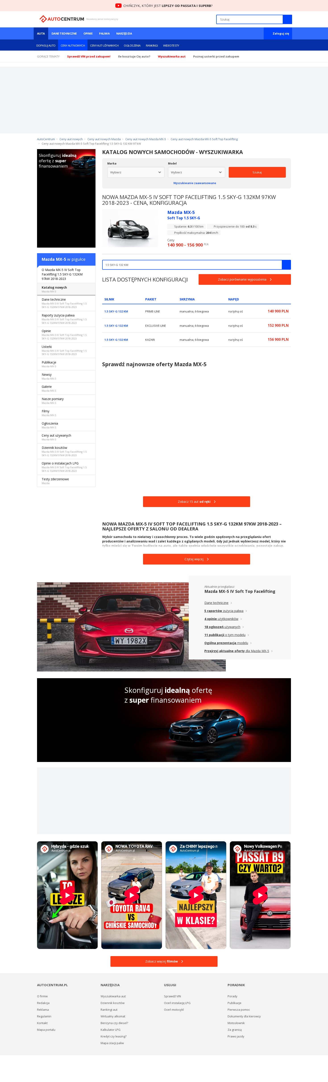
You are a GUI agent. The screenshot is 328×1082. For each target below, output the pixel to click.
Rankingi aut (109, 1010)
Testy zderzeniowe (55, 481)
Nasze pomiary (53, 400)
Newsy (49, 376)
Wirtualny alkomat (113, 1016)
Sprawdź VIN (172, 996)
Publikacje (49, 364)
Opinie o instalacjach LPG (64, 466)
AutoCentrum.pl (61, 19)
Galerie (49, 388)
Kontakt (42, 1023)
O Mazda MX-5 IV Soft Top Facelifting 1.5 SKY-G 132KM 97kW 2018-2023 (62, 274)
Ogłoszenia (132, 45)
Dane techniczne (64, 33)
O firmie (42, 996)
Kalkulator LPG (110, 1030)
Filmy (49, 413)
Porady (232, 996)
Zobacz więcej (161, 961)
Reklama (43, 1010)
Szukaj (257, 172)
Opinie (88, 33)
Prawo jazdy (236, 1036)
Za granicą (235, 1030)
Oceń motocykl (174, 1010)
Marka (111, 163)
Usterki (64, 350)
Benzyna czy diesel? (114, 1023)
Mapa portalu (46, 1030)
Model (172, 163)
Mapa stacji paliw (112, 1043)
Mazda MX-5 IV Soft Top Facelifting (239, 591)
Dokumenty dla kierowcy (244, 1016)
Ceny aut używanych (104, 45)
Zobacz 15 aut (194, 501)
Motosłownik (236, 1023)
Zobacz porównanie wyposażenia (242, 279)
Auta (41, 33)
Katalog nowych (54, 289)
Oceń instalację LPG (177, 1003)
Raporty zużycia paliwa (64, 318)
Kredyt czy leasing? (114, 1036)
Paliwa (104, 33)
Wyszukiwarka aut (113, 996)
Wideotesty (171, 45)
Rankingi (152, 45)
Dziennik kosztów (64, 451)
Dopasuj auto (45, 45)
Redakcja (43, 1003)
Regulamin (44, 1016)
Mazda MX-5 (54, 259)
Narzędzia (124, 33)
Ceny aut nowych (73, 45)
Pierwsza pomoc (239, 1010)
